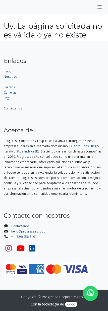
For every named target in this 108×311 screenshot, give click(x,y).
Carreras (10, 92)
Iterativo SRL (12, 151)
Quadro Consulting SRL (85, 146)
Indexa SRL (31, 151)
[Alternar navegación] (99, 7)
